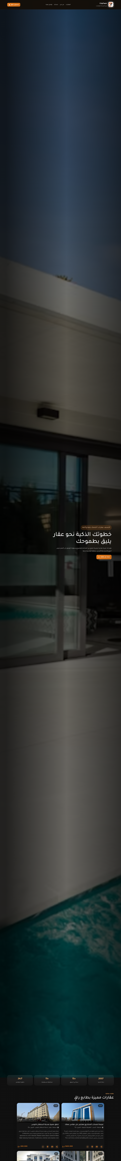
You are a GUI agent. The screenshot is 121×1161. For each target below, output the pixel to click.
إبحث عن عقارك (105, 557)
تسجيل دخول (15, 4)
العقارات (68, 4)
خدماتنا (56, 4)
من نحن (62, 4)
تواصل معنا (49, 4)
